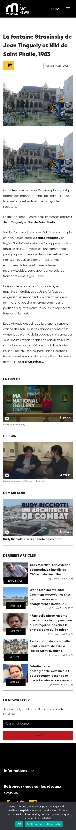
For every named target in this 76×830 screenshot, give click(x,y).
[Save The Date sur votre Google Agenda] (8, 65)
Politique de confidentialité (44, 824)
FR (52, 8)
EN (57, 8)
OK (19, 824)
